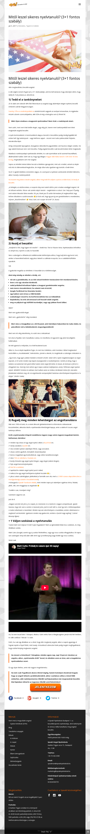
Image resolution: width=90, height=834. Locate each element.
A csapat (13, 742)
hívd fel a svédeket (16, 467)
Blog (10, 727)
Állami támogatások (17, 754)
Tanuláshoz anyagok (16, 731)
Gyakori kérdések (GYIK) (18, 724)
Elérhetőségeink (15, 761)
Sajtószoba (14, 757)
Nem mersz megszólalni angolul (20, 721)
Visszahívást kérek (15, 765)
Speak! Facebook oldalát (27, 482)
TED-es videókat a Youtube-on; (25, 458)
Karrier (12, 750)
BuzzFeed (47, 443)
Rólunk (11, 735)
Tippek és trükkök (32, 26)
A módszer (14, 738)
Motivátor (21, 26)
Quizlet (25, 446)
